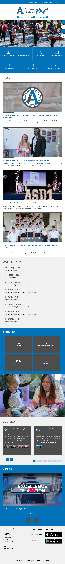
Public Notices (35, 540)
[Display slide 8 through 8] (51, 461)
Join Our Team (33, 2)
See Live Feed (22, 422)
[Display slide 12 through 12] (61, 461)
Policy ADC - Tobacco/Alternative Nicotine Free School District (36, 535)
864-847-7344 (11, 546)
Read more (32, 513)
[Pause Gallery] (62, 45)
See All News (17, 78)
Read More (11, 442)
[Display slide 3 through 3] (39, 461)
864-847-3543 (9, 548)
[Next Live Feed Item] (11, 459)
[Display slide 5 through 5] (44, 461)
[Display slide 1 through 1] (34, 461)
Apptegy (35, 561)
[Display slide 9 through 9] (54, 461)
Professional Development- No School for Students (18, 285)
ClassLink (58, 2)
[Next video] (36, 520)
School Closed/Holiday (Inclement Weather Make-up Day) (20, 292)
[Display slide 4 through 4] (41, 461)
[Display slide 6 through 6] (46, 461)
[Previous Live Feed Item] (7, 459)
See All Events (20, 261)
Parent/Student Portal (46, 2)
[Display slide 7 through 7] (49, 461)
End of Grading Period (10, 277)
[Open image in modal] (7, 446)
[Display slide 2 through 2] (36, 461)
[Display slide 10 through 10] (56, 461)
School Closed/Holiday (10, 270)
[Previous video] (28, 520)
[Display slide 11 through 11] (59, 461)
